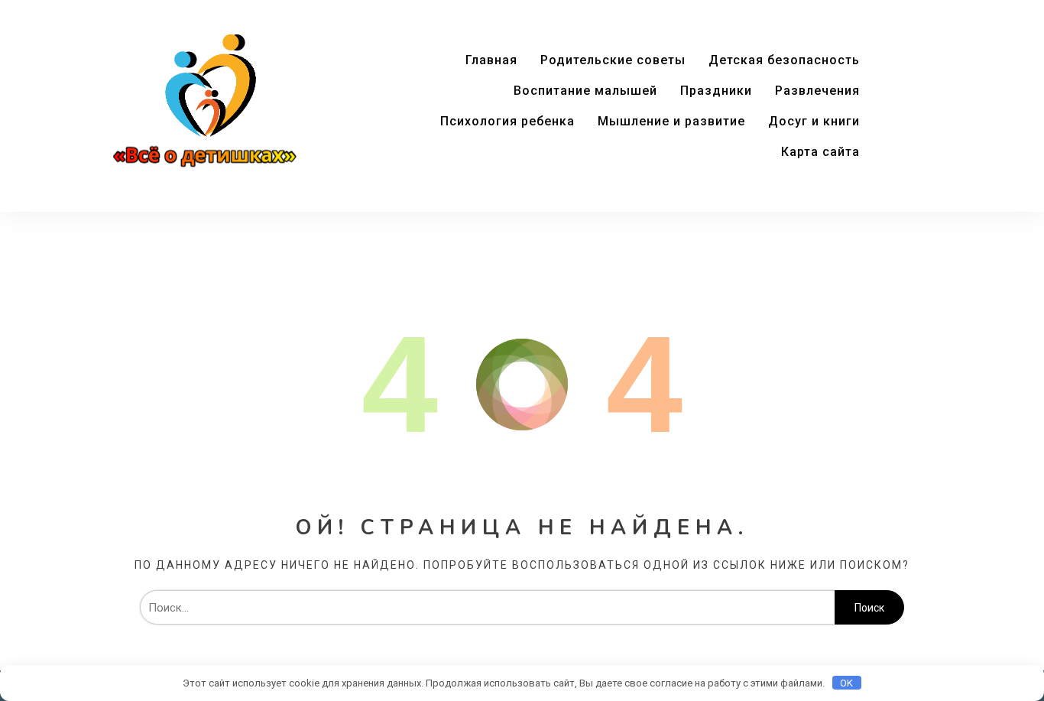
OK (846, 683)
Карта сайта (820, 151)
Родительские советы (613, 60)
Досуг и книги (814, 121)
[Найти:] (487, 608)
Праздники (716, 90)
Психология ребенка (507, 121)
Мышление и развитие (671, 121)
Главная (491, 60)
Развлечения (817, 90)
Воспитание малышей (585, 90)
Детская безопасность (784, 60)
